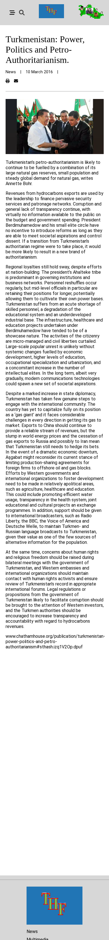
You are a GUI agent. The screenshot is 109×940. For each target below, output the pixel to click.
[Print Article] (8, 81)
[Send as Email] (16, 81)
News (32, 931)
